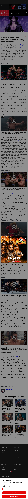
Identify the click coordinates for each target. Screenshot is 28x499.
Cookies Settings (14, 489)
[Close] (25, 480)
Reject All (14, 492)
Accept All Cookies (14, 496)
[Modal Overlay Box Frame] (14, 249)
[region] (14, 488)
